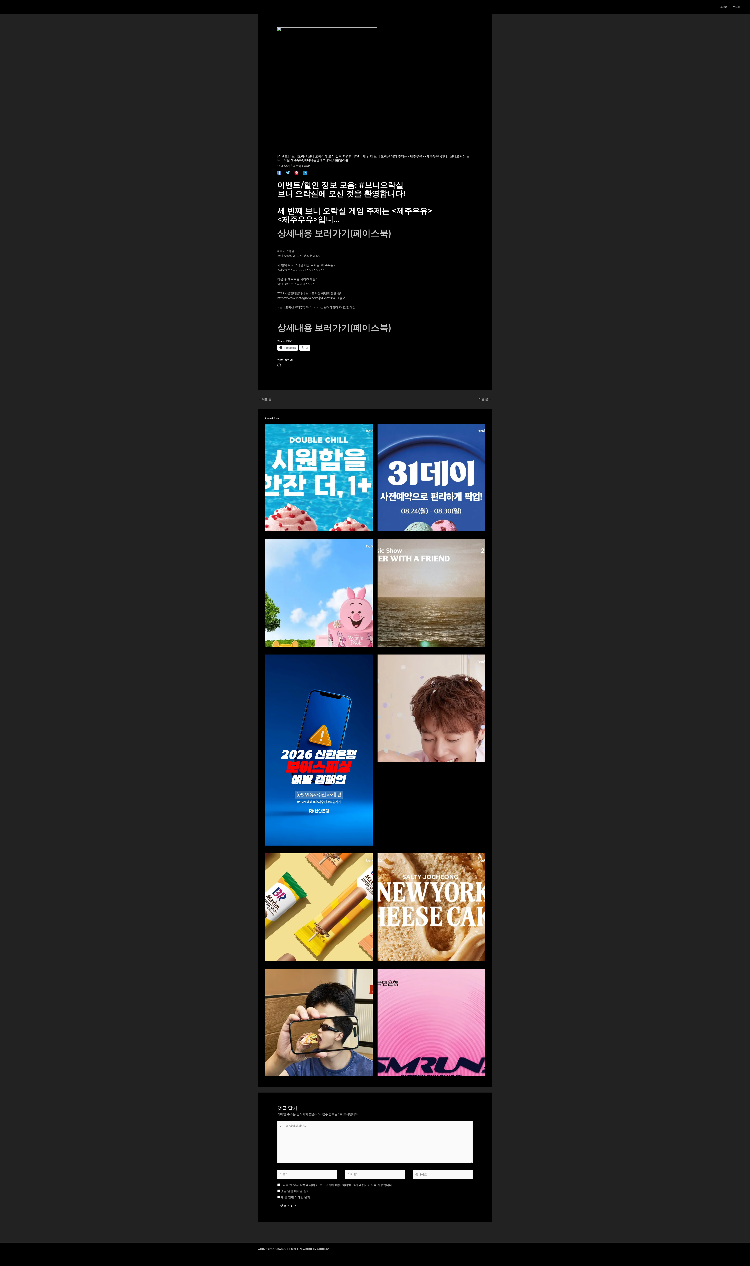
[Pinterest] (296, 173)
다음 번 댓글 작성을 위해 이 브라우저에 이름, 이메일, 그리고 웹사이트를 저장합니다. (338, 1185)
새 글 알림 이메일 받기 (295, 1197)
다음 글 (485, 399)
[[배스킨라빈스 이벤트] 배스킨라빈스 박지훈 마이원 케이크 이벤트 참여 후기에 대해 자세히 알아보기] (431, 708)
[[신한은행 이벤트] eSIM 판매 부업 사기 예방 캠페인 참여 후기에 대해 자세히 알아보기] (319, 750)
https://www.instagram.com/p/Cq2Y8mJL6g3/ (311, 298)
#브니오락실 (285, 251)
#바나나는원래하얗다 (324, 307)
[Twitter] (288, 173)
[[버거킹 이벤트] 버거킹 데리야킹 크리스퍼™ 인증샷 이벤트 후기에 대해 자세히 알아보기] (319, 1022)
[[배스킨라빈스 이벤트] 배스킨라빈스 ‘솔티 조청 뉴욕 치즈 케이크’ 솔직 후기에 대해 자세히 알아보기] (431, 907)
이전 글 (264, 399)
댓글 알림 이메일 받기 (295, 1191)
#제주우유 (302, 307)
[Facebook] (279, 173)
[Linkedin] (305, 173)
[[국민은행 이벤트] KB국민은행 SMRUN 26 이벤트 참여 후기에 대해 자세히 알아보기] (431, 1022)
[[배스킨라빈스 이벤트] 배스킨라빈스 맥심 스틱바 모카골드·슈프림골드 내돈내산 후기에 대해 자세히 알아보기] (319, 907)
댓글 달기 (283, 166)
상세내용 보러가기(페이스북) (334, 233)
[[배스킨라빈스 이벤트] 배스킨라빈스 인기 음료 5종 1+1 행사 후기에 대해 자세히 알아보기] (319, 477)
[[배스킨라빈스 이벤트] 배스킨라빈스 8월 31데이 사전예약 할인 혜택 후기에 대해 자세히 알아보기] (431, 477)
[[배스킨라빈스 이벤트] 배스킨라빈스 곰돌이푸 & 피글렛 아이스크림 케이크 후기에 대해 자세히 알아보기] (319, 592)
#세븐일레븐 (347, 307)
